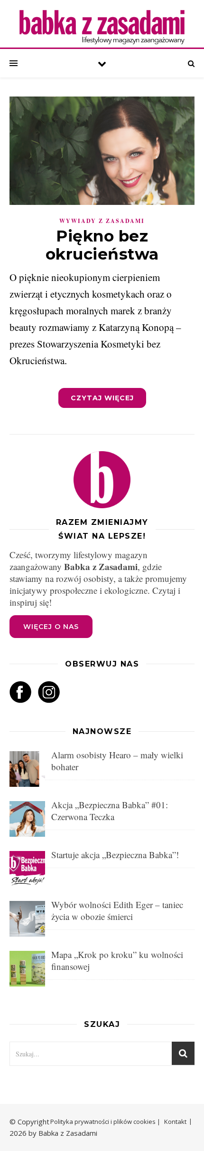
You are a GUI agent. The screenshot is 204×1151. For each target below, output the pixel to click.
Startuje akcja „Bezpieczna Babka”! (115, 855)
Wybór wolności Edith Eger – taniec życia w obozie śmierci (117, 910)
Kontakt (175, 1121)
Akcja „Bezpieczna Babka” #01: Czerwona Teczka (109, 810)
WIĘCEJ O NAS (51, 626)
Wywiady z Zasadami (102, 221)
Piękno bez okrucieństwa (102, 244)
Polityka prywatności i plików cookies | (105, 1121)
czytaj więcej (102, 398)
